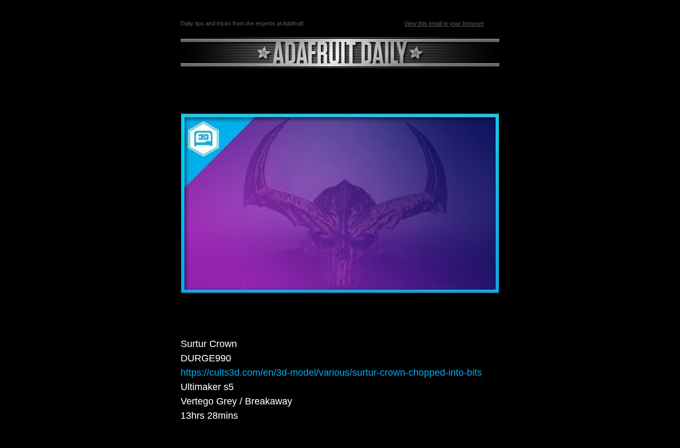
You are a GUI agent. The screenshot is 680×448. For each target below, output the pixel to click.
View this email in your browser (444, 23)
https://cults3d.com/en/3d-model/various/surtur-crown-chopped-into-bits (331, 372)
